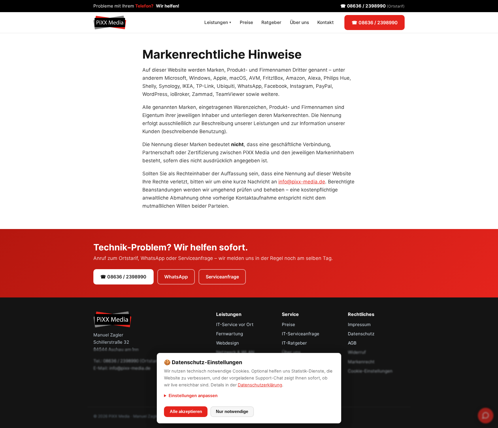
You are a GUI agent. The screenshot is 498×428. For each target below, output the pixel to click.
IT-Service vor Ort (235, 324)
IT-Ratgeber (294, 343)
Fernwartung (229, 333)
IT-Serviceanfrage (300, 333)
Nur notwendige (232, 411)
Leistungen (217, 22)
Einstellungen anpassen (193, 395)
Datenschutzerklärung (260, 385)
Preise (246, 22)
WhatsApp (176, 277)
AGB (352, 343)
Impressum (359, 324)
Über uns (299, 22)
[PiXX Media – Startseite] (109, 22)
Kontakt (325, 22)
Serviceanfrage (222, 277)
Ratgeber (271, 22)
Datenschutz (361, 333)
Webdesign (227, 343)
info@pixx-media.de (301, 182)
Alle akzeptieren (186, 411)
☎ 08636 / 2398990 (372, 6)
